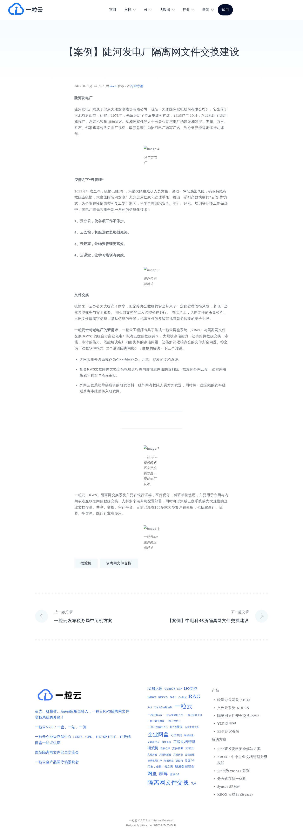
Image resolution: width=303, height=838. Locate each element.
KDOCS (163, 697)
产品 (215, 690)
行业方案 (136, 86)
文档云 (190, 748)
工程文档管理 (184, 742)
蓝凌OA (175, 774)
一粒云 (34, 10)
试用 (225, 10)
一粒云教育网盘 (156, 721)
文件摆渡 (177, 748)
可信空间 (176, 735)
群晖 (163, 773)
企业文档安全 (192, 727)
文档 (127, 10)
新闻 (205, 10)
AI (145, 10)
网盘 (152, 773)
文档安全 (178, 755)
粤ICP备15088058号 (165, 825)
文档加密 (152, 755)
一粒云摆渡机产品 (173, 715)
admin (113, 86)
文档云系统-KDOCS (233, 708)
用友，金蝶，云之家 (160, 766)
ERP (179, 689)
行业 (186, 10)
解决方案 (219, 739)
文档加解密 (165, 755)
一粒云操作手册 (193, 715)
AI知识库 (155, 688)
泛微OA (190, 760)
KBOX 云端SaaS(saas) (235, 794)
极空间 (179, 760)
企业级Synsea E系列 (233, 771)
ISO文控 (190, 688)
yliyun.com (146, 825)
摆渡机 (86, 563)
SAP (150, 707)
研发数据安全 (184, 766)
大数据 (165, 10)
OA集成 (183, 697)
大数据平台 (154, 742)
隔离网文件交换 (119, 563)
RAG (195, 696)
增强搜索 (189, 735)
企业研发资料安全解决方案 (239, 749)
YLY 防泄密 (226, 723)
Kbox (152, 697)
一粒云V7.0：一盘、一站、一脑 (60, 727)
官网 (112, 10)
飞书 (194, 783)
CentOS (169, 688)
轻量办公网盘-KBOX (234, 700)
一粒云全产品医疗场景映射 (57, 762)
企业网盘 (158, 734)
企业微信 (176, 727)
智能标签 (169, 760)
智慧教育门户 (155, 760)
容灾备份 (166, 742)
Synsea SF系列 (229, 787)
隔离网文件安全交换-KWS (238, 716)
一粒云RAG (155, 714)
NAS (173, 697)
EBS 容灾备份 (228, 731)
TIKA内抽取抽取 (163, 707)
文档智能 (190, 755)
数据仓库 (165, 748)
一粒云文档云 (174, 721)
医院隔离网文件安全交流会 (57, 752)
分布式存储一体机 (232, 779)
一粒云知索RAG (158, 727)
